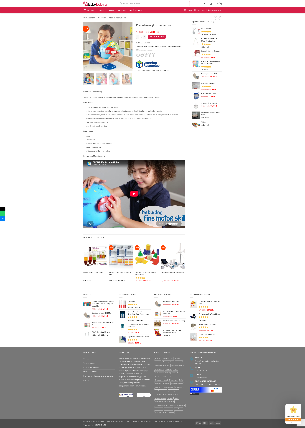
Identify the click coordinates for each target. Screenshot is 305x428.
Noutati (112, 10)
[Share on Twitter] (142, 55)
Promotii (102, 10)
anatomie (166, 358)
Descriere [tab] (87, 92)
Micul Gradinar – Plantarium (93, 273)
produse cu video (147, 50)
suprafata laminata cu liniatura (164, 401)
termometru (159, 409)
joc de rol (175, 372)
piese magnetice (173, 391)
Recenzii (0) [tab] (97, 92)
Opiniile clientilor (90, 372)
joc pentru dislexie (160, 376)
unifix (164, 412)
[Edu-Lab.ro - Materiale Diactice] (95, 3)
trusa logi (158, 412)
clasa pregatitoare (168, 362)
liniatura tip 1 (173, 380)
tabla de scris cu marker (177, 405)
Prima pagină (89, 18)
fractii (175, 369)
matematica (158, 387)
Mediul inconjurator (117, 18)
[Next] (128, 46)
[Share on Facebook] (138, 55)
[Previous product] (219, 18)
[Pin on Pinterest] (149, 55)
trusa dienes (168, 409)
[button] (211, 3)
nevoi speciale (168, 387)
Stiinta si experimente (174, 46)
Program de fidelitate (91, 367)
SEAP (130, 10)
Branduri (86, 380)
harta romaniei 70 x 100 (162, 372)
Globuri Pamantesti (148, 46)
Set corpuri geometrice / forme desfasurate (145, 273)
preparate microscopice (170, 394)
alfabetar (158, 358)
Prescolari (101, 18)
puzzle (170, 398)
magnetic (166, 383)
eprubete (168, 369)
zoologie (171, 412)
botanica (157, 362)
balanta (177, 358)
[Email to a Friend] (145, 55)
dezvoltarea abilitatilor (162, 365)
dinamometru (159, 369)
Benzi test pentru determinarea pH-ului (120, 273)
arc (172, 358)
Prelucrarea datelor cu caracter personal (98, 376)
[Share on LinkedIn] (153, 55)
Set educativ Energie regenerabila (172, 273)
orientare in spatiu (160, 391)
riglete (176, 398)
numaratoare (179, 387)
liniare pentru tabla (161, 380)
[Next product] (215, 18)
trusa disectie (178, 409)
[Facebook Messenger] (2, 218)
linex (169, 376)
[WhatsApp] (2, 213)
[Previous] (87, 46)
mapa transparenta (177, 383)
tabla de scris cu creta (161, 405)
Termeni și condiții (90, 363)
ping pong (158, 394)
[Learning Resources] (148, 64)
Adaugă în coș (157, 37)
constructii (179, 362)
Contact (138, 10)
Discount (122, 10)
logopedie (158, 383)
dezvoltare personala (177, 365)
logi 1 (181, 380)
